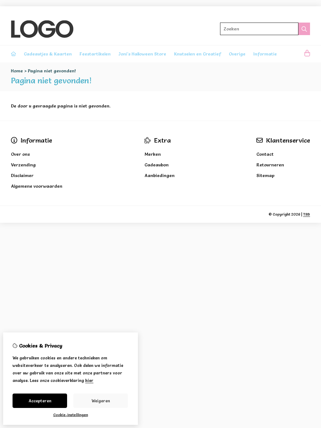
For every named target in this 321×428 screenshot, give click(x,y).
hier (89, 380)
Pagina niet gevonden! (52, 71)
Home (17, 71)
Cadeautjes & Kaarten (48, 54)
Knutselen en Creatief (197, 54)
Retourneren (270, 165)
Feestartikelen (95, 54)
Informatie (265, 54)
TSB (306, 214)
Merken (153, 154)
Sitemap (265, 175)
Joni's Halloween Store (142, 54)
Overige (237, 54)
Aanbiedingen (160, 175)
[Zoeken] (304, 29)
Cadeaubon (157, 165)
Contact (265, 154)
